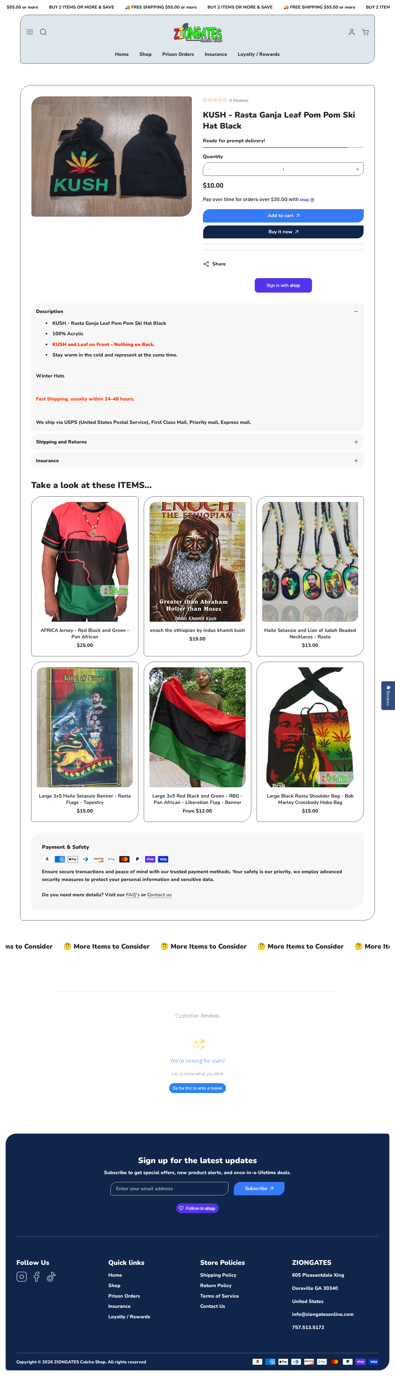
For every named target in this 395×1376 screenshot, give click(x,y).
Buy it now (280, 231)
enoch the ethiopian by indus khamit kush (197, 630)
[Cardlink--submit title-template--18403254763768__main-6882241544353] (85, 727)
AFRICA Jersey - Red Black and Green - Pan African (85, 633)
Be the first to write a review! (197, 1088)
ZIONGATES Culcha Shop (80, 1362)
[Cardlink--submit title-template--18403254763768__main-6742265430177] (310, 562)
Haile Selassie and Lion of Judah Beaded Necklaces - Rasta (310, 633)
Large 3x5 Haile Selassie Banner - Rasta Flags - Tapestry (85, 799)
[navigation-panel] (30, 32)
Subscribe (256, 1188)
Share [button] (219, 264)
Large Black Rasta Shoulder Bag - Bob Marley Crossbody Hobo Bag (310, 799)
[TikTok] (51, 1277)
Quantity (213, 156)
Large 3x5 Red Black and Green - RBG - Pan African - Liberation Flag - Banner (197, 799)
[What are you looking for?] (43, 32)
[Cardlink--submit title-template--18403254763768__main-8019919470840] (310, 727)
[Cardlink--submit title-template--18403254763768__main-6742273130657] (197, 562)
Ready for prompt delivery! (234, 140)
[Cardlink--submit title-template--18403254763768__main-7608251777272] (197, 727)
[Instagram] (21, 1277)
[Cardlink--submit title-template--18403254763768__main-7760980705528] (85, 562)
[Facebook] (36, 1277)
